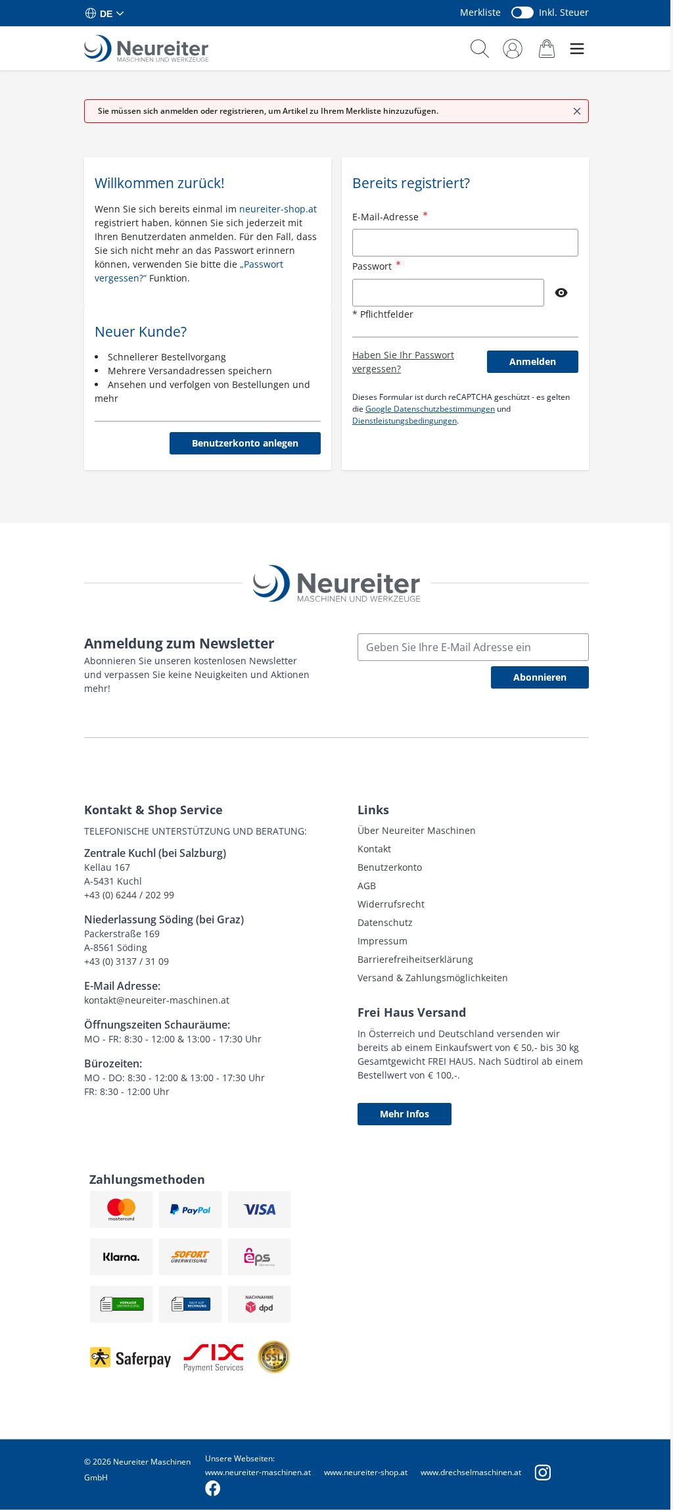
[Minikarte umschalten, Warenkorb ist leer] (547, 48)
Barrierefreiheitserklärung (415, 959)
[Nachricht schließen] (577, 111)
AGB (367, 885)
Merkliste (480, 12)
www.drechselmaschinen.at (471, 1472)
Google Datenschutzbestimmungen (430, 408)
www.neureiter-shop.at (365, 1472)
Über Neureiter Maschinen (417, 830)
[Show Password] (561, 292)
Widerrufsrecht (391, 904)
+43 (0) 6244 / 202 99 (129, 895)
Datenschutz (385, 922)
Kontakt (374, 848)
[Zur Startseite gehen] (146, 48)
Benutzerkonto (390, 867)
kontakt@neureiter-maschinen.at (156, 1000)
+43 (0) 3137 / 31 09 (126, 961)
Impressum (382, 941)
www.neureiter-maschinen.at (258, 1472)
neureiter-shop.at (278, 209)
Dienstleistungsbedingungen (404, 420)
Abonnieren (540, 677)
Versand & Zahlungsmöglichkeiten (433, 977)
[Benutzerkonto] (512, 49)
